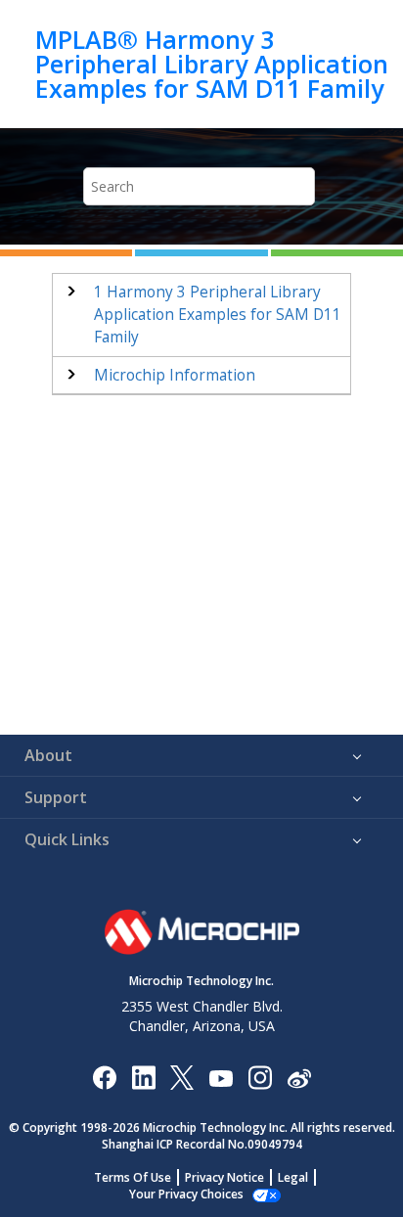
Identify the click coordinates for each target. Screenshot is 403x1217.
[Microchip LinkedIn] (143, 1076)
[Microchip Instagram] (259, 1076)
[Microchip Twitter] (182, 1076)
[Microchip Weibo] (299, 1076)
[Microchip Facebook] (104, 1076)
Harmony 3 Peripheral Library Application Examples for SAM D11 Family (217, 314)
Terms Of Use (132, 1177)
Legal (293, 1177)
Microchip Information (174, 375)
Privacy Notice (224, 1177)
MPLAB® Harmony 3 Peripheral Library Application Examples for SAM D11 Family (211, 64)
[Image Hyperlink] (220, 1076)
